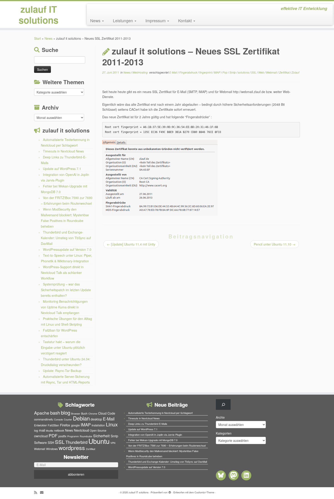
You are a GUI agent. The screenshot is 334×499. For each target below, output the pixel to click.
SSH (51, 442)
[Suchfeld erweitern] (223, 404)
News (96, 20)
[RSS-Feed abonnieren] (37, 492)
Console (58, 419)
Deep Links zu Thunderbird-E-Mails (147, 423)
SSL (254, 72)
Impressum (156, 20)
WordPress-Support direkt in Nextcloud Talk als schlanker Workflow (62, 272)
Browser (75, 413)
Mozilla (49, 430)
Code (111, 413)
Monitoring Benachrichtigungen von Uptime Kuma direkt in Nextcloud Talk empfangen (64, 307)
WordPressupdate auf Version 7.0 (67, 249)
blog (65, 412)
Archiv (220, 417)
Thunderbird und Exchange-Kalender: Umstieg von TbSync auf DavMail (66, 238)
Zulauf (295, 72)
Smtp (233, 72)
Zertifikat (284, 72)
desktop (96, 419)
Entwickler (40, 425)
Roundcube (86, 436)
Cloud (102, 413)
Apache (41, 413)
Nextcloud (81, 430)
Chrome (92, 413)
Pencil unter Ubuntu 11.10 (274, 244)
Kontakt (185, 20)
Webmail (272, 72)
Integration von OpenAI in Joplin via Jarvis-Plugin (155, 434)
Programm (73, 436)
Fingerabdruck (188, 72)
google (75, 425)
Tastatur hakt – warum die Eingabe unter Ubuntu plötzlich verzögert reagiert (63, 347)
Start (37, 38)
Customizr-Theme (204, 492)
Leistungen (123, 20)
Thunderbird (76, 442)
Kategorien (224, 433)
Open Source (98, 430)
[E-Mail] (43, 492)
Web (261, 72)
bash (55, 412)
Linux (112, 424)
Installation (98, 425)
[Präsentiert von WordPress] (169, 491)
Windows (52, 449)
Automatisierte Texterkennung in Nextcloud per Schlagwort (160, 413)
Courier (68, 419)
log (36, 430)
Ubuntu (99, 441)
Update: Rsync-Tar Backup (62, 370)
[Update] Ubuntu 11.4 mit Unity (131, 244)
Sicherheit (101, 435)
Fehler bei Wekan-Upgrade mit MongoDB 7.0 (152, 440)
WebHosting (140, 72)
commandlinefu (43, 419)
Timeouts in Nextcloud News (63, 151)
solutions (244, 72)
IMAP (217, 72)
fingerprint (205, 72)
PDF (53, 435)
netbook (59, 430)
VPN (112, 443)
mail (42, 430)
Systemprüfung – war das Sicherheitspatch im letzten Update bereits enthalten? (66, 290)
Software (40, 442)
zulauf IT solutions (38, 14)
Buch (84, 413)
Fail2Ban (53, 425)
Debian (81, 418)
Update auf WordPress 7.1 (62, 168)
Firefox (65, 425)
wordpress (72, 447)
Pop (225, 72)
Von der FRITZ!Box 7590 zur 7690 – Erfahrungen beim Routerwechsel (167, 445)
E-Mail (173, 72)
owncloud (41, 436)
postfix (62, 436)
